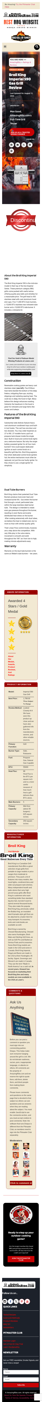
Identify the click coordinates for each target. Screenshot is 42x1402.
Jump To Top (21, 1399)
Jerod (26, 1167)
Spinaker (26, 1158)
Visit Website (13, 851)
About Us (7, 1395)
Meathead (15, 1150)
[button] (5, 46)
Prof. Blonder (15, 1168)
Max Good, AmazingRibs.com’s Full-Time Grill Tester (21, 117)
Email (5, 1376)
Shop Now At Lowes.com (19, 374)
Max (26, 1150)
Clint (15, 1158)
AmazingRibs (15, 62)
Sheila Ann (26, 1176)
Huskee (15, 1176)
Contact (33, 1398)
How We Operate (18, 1395)
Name (5, 1369)
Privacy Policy (31, 1395)
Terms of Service (11, 1398)
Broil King (16, 846)
